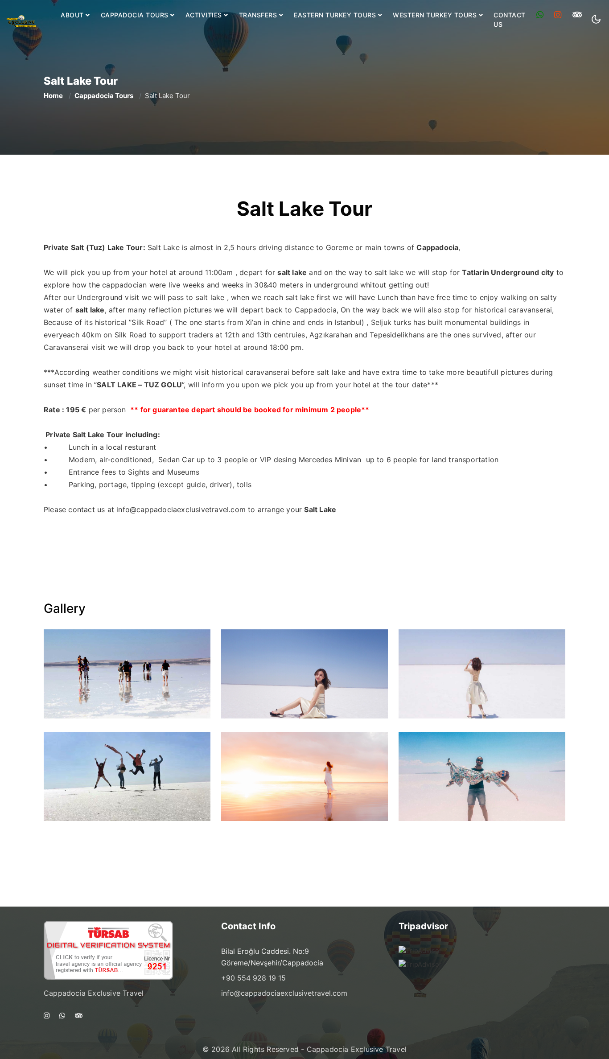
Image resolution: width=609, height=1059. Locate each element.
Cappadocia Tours (103, 95)
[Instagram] (558, 15)
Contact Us (510, 19)
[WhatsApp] (540, 15)
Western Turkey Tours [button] (436, 15)
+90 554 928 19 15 (253, 977)
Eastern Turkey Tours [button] (336, 15)
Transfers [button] (259, 15)
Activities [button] (204, 15)
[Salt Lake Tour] (127, 673)
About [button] (73, 15)
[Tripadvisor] (577, 15)
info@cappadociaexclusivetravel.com (181, 509)
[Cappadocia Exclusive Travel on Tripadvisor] (78, 1016)
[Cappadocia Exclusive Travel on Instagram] (46, 1016)
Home (53, 95)
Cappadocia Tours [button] (136, 15)
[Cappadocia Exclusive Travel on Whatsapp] (62, 1016)
